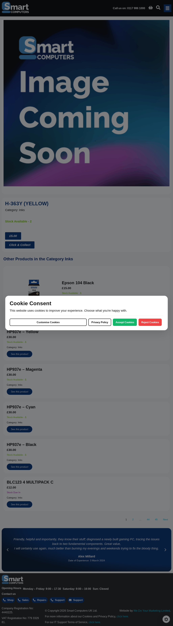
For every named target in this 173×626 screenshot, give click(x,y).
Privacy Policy (99, 322)
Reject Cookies (150, 322)
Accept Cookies (125, 322)
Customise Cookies (48, 322)
